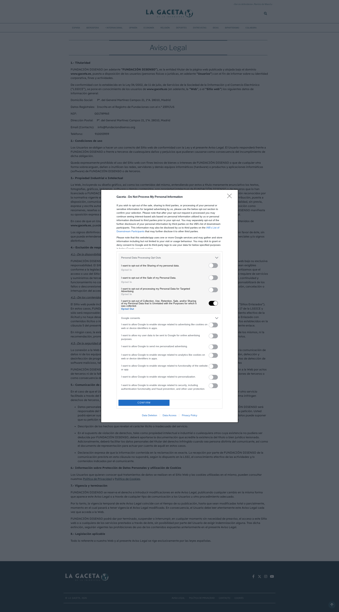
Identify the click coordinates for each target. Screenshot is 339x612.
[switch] (213, 265)
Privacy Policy (189, 415)
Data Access (169, 415)
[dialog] (169, 306)
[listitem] (169, 258)
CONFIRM (144, 402)
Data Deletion (149, 415)
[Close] (230, 197)
